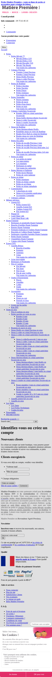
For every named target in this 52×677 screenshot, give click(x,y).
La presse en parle (13, 599)
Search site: (5, 421)
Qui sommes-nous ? (14, 625)
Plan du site (10, 592)
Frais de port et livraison (15, 611)
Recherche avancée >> (10, 419)
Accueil (4, 50)
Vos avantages (11, 597)
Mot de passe (12, 472)
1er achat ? (10, 614)
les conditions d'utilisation (25, 545)
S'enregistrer (11, 40)
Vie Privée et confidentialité (17, 623)
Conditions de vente (14, 620)
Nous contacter (12, 590)
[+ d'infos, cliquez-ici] (17, 578)
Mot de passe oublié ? (9, 486)
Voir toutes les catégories (26, 68)
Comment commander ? (15, 618)
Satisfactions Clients (14, 595)
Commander (11, 32)
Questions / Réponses (14, 616)
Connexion (10, 43)
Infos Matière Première (15, 601)
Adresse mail (11, 467)
